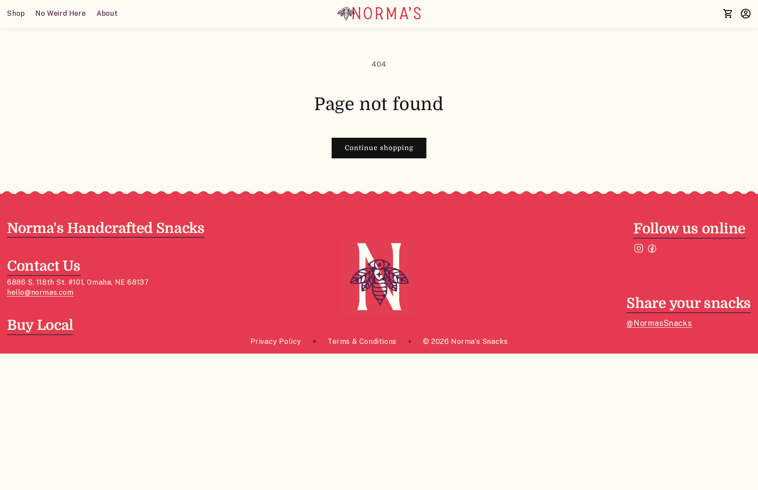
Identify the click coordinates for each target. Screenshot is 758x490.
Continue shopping (379, 148)
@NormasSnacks (659, 323)
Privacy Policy (275, 341)
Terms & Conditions (362, 341)
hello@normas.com (40, 292)
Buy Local (40, 325)
